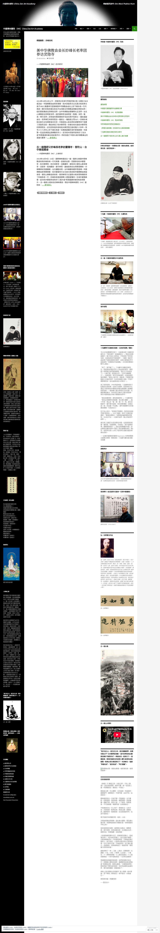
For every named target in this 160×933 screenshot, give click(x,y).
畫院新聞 (104, 104)
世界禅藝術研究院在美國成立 (110, 124)
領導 (88, 28)
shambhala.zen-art (8, 797)
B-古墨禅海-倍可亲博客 (10, 781)
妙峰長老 (61, 192)
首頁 (76, 28)
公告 (100, 28)
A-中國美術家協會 (8, 774)
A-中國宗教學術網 (8, 776)
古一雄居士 (53, 192)
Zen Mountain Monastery (10, 800)
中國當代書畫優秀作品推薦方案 (111, 108)
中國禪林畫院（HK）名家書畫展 (112, 112)
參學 (121, 28)
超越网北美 (6, 792)
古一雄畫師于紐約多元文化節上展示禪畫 (114, 136)
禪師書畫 (113, 28)
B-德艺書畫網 (7, 784)
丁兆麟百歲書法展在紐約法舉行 (111, 132)
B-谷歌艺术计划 (7, 779)
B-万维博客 (6, 789)
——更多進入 (52, 138)
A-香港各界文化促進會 (9, 766)
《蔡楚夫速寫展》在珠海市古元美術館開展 (115, 128)
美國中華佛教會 (42, 192)
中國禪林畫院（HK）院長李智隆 (112, 120)
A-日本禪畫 (6, 768)
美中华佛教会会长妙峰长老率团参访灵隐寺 (62, 52)
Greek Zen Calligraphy (9, 795)
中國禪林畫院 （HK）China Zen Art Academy (23, 28)
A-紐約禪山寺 (7, 763)
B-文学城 (5, 787)
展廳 (128, 28)
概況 (81, 28)
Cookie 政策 (40, 929)
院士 (94, 28)
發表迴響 (51, 58)
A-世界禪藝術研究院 (9, 771)
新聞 (105, 28)
